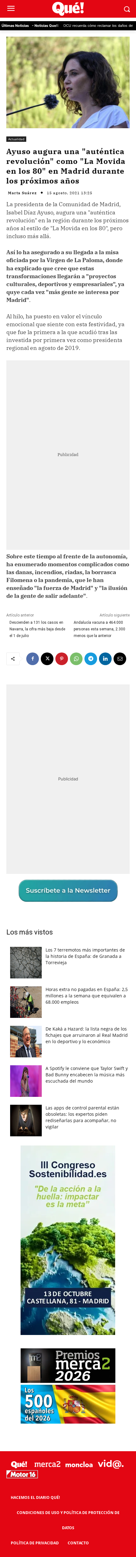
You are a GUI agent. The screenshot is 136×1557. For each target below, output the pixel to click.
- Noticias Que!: (45, 25)
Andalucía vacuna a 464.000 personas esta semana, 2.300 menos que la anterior (99, 629)
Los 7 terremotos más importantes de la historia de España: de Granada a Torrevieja (85, 956)
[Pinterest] (61, 658)
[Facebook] (32, 658)
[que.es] (68, 9)
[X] (47, 658)
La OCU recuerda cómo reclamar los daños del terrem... (80, 25)
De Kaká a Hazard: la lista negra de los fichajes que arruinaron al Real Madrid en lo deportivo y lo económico (87, 1035)
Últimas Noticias (15, 25)
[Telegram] (90, 658)
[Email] (120, 658)
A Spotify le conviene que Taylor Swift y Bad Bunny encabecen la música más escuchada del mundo (87, 1074)
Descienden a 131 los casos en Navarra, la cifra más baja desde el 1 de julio (37, 629)
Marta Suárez (22, 193)
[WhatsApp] (76, 658)
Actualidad (16, 139)
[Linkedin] (105, 658)
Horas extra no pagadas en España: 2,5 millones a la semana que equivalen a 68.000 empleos (87, 995)
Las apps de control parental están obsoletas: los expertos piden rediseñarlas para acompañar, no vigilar (82, 1117)
